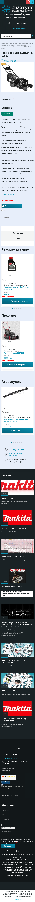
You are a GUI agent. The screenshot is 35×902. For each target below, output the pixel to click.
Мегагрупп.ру (5, 770)
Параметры (17, 233)
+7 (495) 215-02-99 (19, 23)
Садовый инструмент (15, 43)
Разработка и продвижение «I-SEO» (17, 875)
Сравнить (6, 210)
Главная (4, 43)
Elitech (15, 99)
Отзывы (17, 238)
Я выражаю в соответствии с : (18, 841)
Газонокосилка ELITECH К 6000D (18, 353)
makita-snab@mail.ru (19, 29)
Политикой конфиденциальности (22, 896)
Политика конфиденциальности (17, 851)
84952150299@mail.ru (17, 456)
